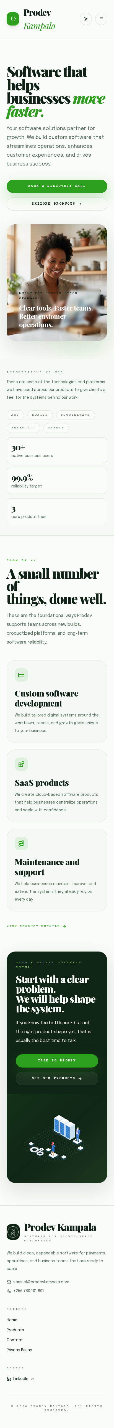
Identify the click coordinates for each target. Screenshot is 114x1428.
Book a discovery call (57, 186)
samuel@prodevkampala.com (41, 1282)
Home (12, 1320)
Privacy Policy (19, 1350)
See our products (54, 1078)
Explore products (54, 204)
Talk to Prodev (57, 1061)
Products (15, 1330)
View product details (33, 926)
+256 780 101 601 (28, 1291)
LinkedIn (20, 1379)
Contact (15, 1340)
